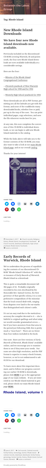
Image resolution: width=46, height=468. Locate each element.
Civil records (22, 450)
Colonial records (32, 450)
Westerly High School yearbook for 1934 (23, 95)
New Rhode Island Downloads (18, 32)
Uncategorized (24, 241)
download (18, 244)
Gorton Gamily (16, 457)
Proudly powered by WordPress (15, 465)
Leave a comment (12, 248)
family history (35, 455)
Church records (27, 239)
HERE (16, 375)
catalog (34, 147)
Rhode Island (13, 241)
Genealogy (17, 453)
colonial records (9, 455)
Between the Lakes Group (16, 7)
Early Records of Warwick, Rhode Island (22, 258)
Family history (8, 453)
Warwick (12, 459)
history (24, 457)
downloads (26, 244)
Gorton (24, 453)
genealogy (7, 457)
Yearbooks (32, 241)
